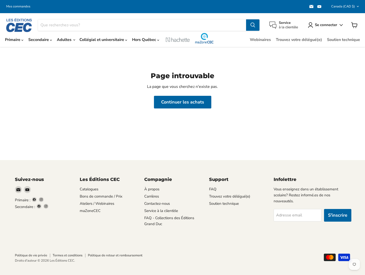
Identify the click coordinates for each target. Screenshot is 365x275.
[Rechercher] (252, 25)
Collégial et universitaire (102, 39)
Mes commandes (18, 6)
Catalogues (89, 189)
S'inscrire (337, 215)
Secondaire (39, 39)
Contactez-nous (157, 203)
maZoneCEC (204, 38)
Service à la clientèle (161, 210)
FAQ (213, 189)
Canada (343, 6)
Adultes (65, 39)
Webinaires (260, 39)
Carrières (151, 196)
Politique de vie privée (31, 255)
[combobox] (142, 25)
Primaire (13, 39)
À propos (151, 189)
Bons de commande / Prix (101, 196)
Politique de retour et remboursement (115, 255)
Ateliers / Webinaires (97, 203)
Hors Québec (144, 39)
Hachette (177, 39)
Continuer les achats (182, 102)
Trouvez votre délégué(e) (299, 39)
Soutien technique (343, 39)
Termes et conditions (67, 255)
